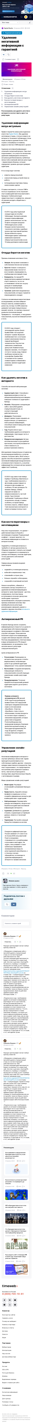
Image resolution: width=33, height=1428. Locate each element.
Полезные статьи (7, 1402)
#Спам (23, 79)
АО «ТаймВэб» (13, 1414)
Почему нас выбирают (9, 1321)
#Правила (17, 79)
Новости (5, 1334)
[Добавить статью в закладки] (18, 59)
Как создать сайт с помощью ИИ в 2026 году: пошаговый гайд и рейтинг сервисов (16, 1256)
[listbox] (10, 22)
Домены (4, 1376)
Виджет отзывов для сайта (10, 1382)
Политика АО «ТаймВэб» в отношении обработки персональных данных (16, 1419)
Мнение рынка (7, 79)
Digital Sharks (13, 134)
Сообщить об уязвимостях (10, 1405)
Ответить (8, 942)
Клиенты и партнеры (8, 1324)
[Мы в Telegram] (4, 1300)
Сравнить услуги (7, 1318)
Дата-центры (6, 1398)
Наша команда (6, 1395)
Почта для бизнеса (8, 1373)
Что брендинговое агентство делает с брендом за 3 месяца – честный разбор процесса (16, 1231)
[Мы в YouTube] (15, 1300)
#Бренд (11, 81)
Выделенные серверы (9, 1379)
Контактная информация (10, 1392)
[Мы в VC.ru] (10, 1305)
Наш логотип (6, 1353)
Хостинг (4, 1366)
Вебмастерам (6, 1347)
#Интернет (4, 81)
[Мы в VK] (10, 1300)
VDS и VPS (5, 1369)
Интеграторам (6, 1350)
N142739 (20, 1417)
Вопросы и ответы (8, 1328)
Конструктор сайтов (8, 1315)
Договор (5, 1331)
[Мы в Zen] (15, 1305)
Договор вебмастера (9, 1357)
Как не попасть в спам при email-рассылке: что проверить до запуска (16, 1181)
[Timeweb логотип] (16, 1286)
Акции (4, 1337)
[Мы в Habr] (4, 1305)
